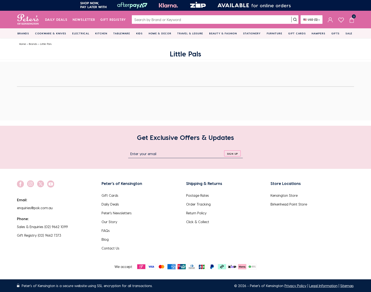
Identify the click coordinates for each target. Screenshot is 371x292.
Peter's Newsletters (117, 213)
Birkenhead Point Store (289, 204)
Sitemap (346, 286)
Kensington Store (284, 195)
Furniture (274, 33)
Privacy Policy (295, 286)
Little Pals (46, 43)
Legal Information (323, 286)
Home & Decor (160, 33)
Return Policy (196, 213)
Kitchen (101, 33)
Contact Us (110, 248)
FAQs (106, 230)
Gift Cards (297, 33)
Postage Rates (197, 195)
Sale (348, 33)
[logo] (28, 19)
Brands (23, 33)
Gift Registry (113, 19)
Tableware (121, 33)
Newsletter (84, 19)
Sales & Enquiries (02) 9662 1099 (42, 227)
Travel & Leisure (190, 33)
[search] (295, 19)
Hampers (318, 33)
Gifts (335, 33)
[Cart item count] (351, 19)
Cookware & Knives (50, 33)
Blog (105, 239)
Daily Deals (56, 19)
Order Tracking (198, 204)
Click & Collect (197, 222)
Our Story (109, 222)
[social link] (20, 184)
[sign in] (330, 20)
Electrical (80, 33)
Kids (139, 33)
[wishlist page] (341, 19)
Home (22, 43)
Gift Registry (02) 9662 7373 (39, 235)
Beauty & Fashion (223, 33)
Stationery (252, 33)
